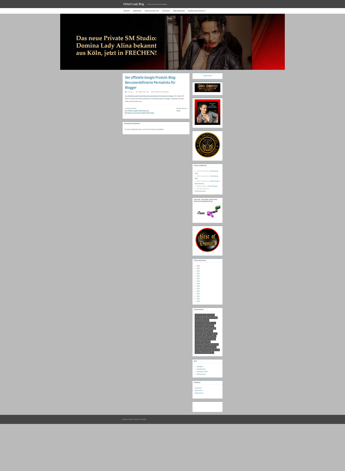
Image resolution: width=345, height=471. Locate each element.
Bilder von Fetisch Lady (152, 11)
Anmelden (200, 366)
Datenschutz (198, 390)
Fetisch (213, 323)
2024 (198, 271)
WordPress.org (201, 374)
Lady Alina (198, 336)
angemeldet (135, 129)
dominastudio (205, 320)
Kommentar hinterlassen (161, 92)
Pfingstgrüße (206, 342)
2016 (198, 291)
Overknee (212, 339)
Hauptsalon (198, 328)
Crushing (214, 317)
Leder (204, 336)
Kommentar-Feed (202, 371)
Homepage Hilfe (200, 406)
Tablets (197, 352)
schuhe (214, 347)
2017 (198, 288)
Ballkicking (198, 317)
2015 (198, 293)
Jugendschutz (199, 393)
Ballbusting (210, 315)
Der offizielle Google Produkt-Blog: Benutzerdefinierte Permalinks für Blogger (149, 96)
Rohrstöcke (198, 347)
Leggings (209, 336)
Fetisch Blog (166, 11)
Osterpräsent (205, 339)
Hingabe (206, 328)
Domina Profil (137, 11)
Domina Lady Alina (143, 92)
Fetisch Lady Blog (133, 4)
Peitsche (197, 342)
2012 (198, 301)
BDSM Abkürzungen (179, 11)
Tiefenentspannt (206, 352)
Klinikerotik (198, 333)
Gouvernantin (209, 325)
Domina (197, 320)
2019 (198, 283)
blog (209, 317)
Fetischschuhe (199, 325)
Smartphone (204, 350)
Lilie (215, 336)
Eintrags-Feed (201, 369)
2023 (198, 273)
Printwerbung (199, 344)
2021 (198, 278)
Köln (204, 333)
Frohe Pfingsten (213, 186)
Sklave (197, 350)
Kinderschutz (208, 331)
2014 (198, 296)
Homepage (212, 328)
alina (204, 315)
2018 (198, 286)
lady (215, 333)
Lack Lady (210, 333)
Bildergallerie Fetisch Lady (196, 11)
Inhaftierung (199, 331)
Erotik (208, 323)
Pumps (207, 344)
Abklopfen (198, 315)
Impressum (198, 388)
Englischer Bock (200, 323)
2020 (198, 281)
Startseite (127, 11)
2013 (198, 299)
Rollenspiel (207, 347)
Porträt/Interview (200, 191)
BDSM (204, 317)
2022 (198, 276)
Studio (217, 350)
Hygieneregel (207, 75)
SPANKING (211, 350)
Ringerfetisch (214, 344)
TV (213, 352)
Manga (197, 339)
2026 (198, 266)
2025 (198, 268)
